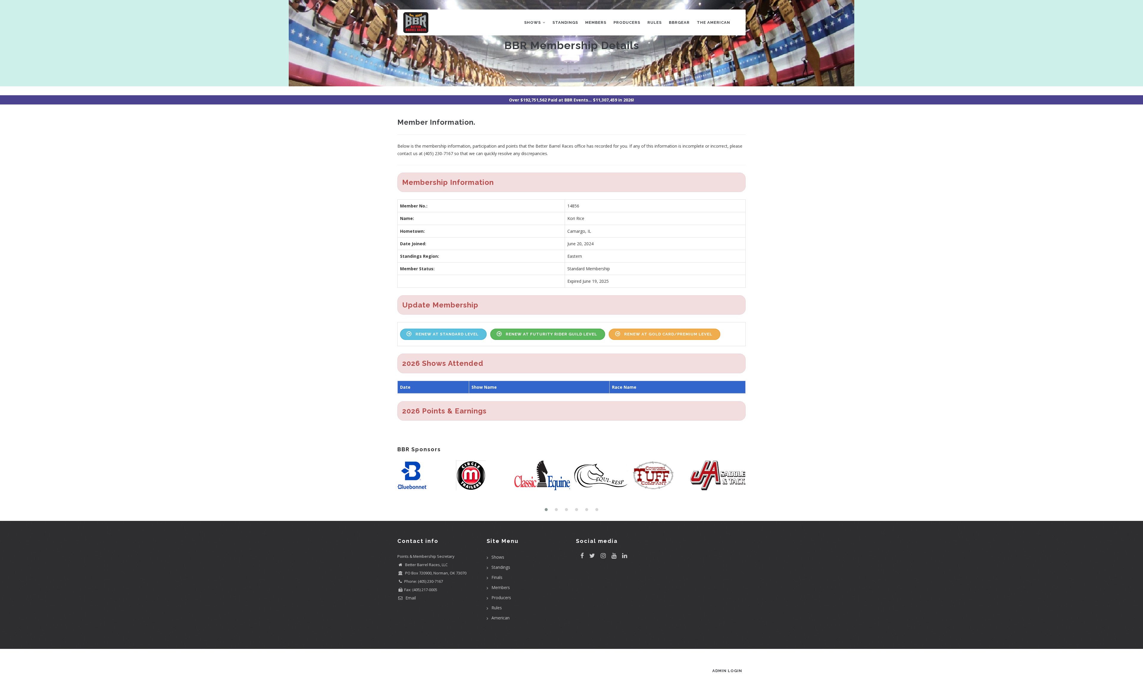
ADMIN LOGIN (727, 671)
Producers (626, 22)
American (500, 618)
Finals (496, 577)
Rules (654, 22)
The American (713, 22)
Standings (565, 22)
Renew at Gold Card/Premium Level (668, 334)
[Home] (415, 21)
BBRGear (679, 22)
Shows (533, 22)
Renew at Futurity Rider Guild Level (551, 334)
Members (595, 22)
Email (410, 598)
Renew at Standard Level (447, 334)
